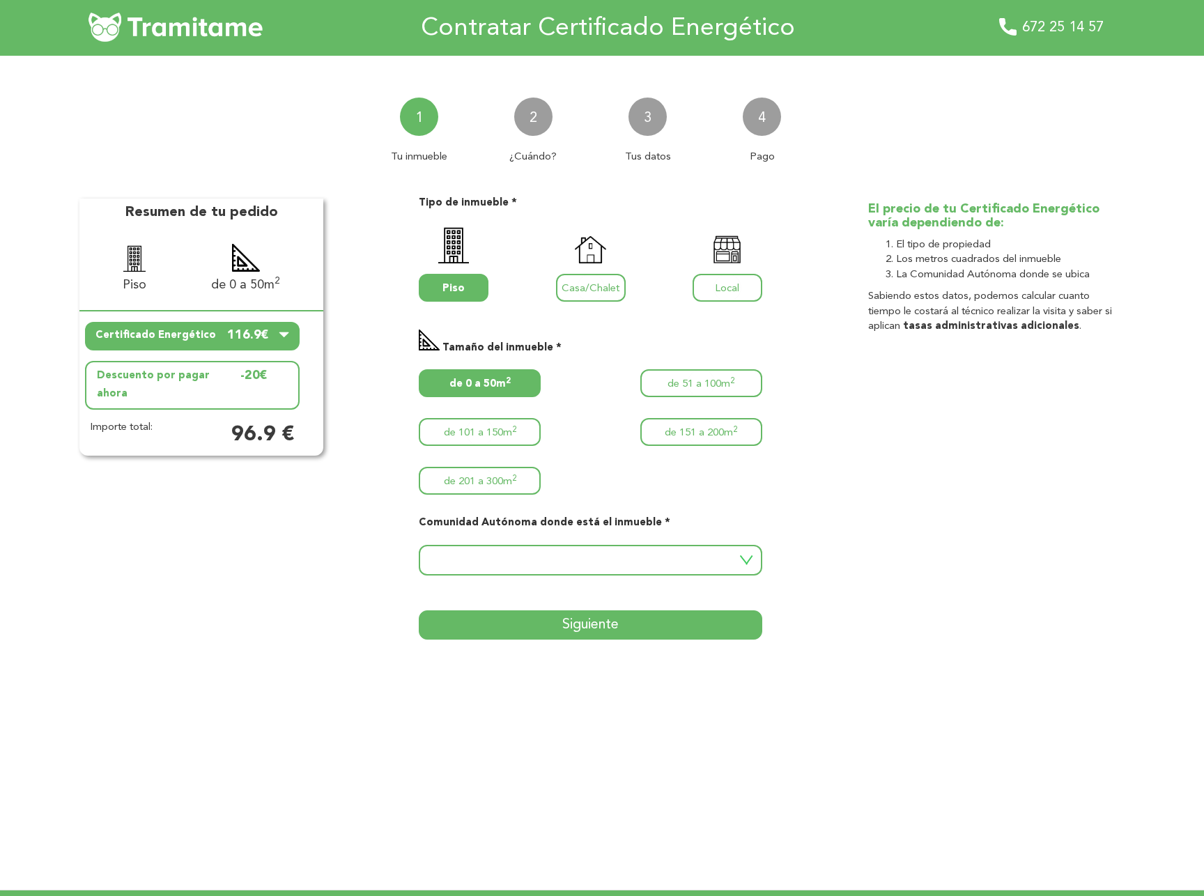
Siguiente (590, 625)
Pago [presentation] (762, 157)
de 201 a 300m (480, 481)
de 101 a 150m (480, 432)
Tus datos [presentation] (648, 157)
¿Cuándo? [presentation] (533, 157)
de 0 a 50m (480, 383)
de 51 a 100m (700, 383)
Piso (453, 289)
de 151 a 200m (701, 432)
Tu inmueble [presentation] (419, 157)
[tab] (419, 124)
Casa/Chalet (590, 289)
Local (727, 289)
